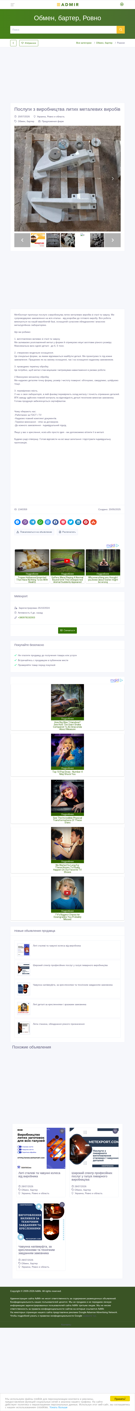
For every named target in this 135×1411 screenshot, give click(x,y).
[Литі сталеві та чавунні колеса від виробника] (25, 949)
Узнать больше (58, 1407)
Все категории (84, 42)
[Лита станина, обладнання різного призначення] (25, 1028)
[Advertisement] (67, 72)
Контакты (66, 1324)
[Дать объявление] (122, 4)
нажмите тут (89, 1315)
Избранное (30, 43)
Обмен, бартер (104, 42)
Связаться (69, 630)
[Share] (17, 522)
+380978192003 (26, 617)
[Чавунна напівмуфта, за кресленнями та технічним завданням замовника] (25, 988)
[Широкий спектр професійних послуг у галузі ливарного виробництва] (25, 969)
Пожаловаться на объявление (36, 532)
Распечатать (69, 532)
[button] (22, 179)
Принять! (120, 1399)
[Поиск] (121, 29)
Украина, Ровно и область (51, 116)
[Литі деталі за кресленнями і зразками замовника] (25, 1008)
